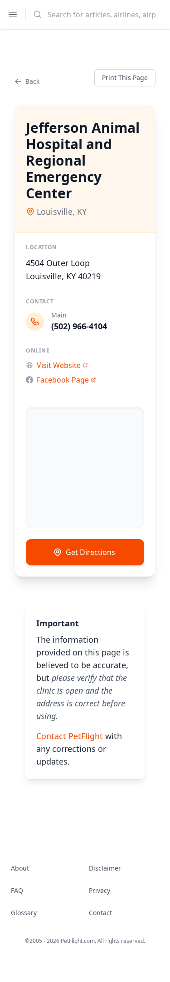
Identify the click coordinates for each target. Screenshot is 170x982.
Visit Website (59, 365)
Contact (100, 912)
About (20, 868)
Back (32, 81)
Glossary (24, 912)
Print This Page (125, 77)
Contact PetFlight (69, 735)
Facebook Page (63, 380)
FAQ (17, 890)
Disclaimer (105, 868)
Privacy (99, 890)
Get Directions (90, 552)
